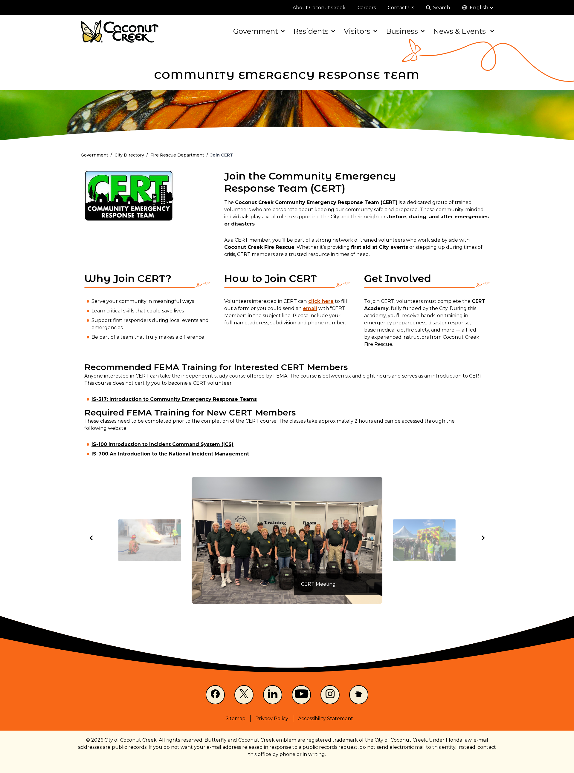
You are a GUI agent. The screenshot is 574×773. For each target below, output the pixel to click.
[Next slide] (482, 538)
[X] (244, 694)
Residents (311, 31)
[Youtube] (301, 694)
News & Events (460, 31)
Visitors (357, 31)
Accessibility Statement (325, 718)
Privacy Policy (271, 718)
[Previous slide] (91, 538)
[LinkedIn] (272, 694)
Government (255, 31)
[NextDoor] (358, 694)
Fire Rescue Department (177, 155)
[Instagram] (330, 694)
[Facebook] (215, 694)
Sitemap (235, 718)
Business (402, 31)
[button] (477, 7)
